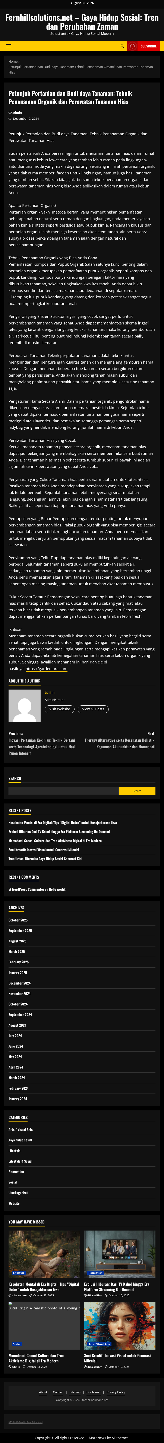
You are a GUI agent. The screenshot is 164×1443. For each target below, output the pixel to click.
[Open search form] (122, 46)
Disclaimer (93, 1392)
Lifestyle (14, 1150)
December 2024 (20, 983)
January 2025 (18, 972)
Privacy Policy (116, 1392)
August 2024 (17, 1025)
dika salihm (19, 1295)
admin (17, 113)
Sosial (13, 1182)
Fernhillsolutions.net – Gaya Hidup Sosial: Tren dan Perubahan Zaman (82, 21)
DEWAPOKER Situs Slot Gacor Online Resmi (25, 1422)
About (43, 1392)
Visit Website (59, 709)
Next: (120, 740)
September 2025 (20, 930)
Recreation (16, 1171)
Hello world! (57, 889)
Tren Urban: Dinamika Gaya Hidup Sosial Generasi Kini (45, 858)
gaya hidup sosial (20, 1139)
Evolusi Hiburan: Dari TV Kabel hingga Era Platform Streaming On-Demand (59, 831)
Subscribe (149, 46)
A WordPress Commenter (26, 889)
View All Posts (93, 709)
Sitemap (75, 1392)
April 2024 (16, 1067)
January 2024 (18, 1098)
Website (14, 1203)
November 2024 (20, 993)
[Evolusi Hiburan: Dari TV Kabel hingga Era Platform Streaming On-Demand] (119, 1254)
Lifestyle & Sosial (20, 1161)
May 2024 (15, 1056)
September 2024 (20, 1014)
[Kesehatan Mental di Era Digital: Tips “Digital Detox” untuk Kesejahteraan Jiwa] (44, 1254)
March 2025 (17, 951)
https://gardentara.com (46, 668)
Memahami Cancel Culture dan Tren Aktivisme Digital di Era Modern (55, 840)
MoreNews (97, 1438)
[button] (8, 45)
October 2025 (18, 920)
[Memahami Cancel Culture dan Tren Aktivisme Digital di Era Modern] (44, 1326)
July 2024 (15, 1035)
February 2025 (19, 961)
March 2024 (17, 1077)
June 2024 (16, 1046)
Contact (58, 1392)
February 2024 (19, 1088)
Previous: (42, 743)
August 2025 (17, 940)
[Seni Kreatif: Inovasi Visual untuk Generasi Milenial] (119, 1326)
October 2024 (18, 1004)
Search (15, 778)
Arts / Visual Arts (21, 1129)
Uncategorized (18, 1192)
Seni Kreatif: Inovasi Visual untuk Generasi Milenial (44, 849)
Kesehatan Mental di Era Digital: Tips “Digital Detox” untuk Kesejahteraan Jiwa (63, 822)
